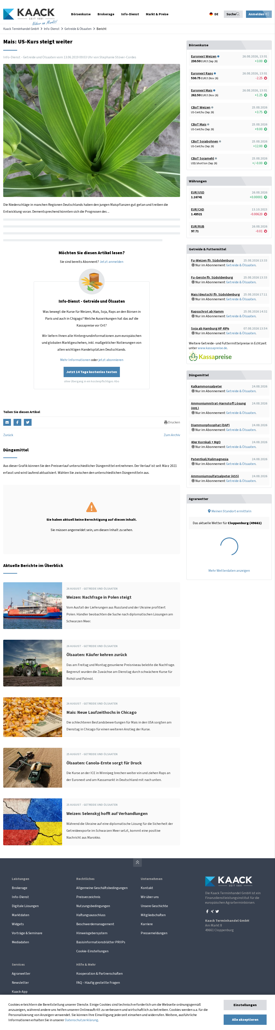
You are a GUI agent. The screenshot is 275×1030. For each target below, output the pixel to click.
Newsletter (20, 982)
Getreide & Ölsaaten (78, 29)
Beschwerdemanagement (95, 924)
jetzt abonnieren (110, 360)
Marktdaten (20, 915)
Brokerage (19, 888)
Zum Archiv (172, 435)
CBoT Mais (198, 124)
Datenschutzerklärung (81, 1020)
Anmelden (257, 14)
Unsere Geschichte (154, 906)
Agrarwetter (21, 973)
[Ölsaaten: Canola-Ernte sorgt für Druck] (32, 768)
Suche (231, 14)
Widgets (18, 924)
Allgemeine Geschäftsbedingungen (102, 888)
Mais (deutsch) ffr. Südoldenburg (215, 294)
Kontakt (147, 888)
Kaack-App (20, 991)
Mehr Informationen (75, 360)
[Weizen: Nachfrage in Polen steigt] (32, 605)
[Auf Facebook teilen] (17, 422)
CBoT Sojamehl (202, 158)
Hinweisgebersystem (91, 933)
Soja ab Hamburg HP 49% (210, 328)
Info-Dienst (52, 29)
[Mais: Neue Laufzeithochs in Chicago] (32, 717)
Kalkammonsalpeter (206, 386)
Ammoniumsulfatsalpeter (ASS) (215, 476)
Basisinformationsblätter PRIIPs (100, 942)
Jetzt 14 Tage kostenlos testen (91, 372)
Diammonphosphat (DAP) (210, 425)
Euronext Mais (201, 90)
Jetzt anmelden (111, 261)
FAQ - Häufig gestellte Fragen (98, 982)
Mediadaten (20, 942)
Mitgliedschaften (153, 915)
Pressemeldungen (154, 933)
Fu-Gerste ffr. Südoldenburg (212, 277)
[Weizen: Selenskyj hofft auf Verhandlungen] (32, 821)
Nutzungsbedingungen (93, 906)
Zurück (8, 435)
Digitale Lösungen (25, 906)
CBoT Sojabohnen (204, 141)
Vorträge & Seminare (27, 933)
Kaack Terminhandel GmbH (21, 29)
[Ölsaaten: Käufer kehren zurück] (32, 663)
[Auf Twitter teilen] (28, 422)
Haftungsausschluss (90, 915)
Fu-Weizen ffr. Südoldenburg (212, 260)
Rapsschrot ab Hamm (207, 311)
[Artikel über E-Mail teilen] (7, 422)
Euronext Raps (202, 73)
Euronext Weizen (203, 56)
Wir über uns (150, 897)
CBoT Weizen (200, 107)
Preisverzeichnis (88, 897)
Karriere (147, 924)
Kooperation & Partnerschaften (99, 973)
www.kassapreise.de (212, 348)
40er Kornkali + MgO (206, 442)
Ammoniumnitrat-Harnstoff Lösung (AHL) (218, 405)
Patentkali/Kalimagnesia (209, 459)
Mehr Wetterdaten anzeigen (229, 570)
